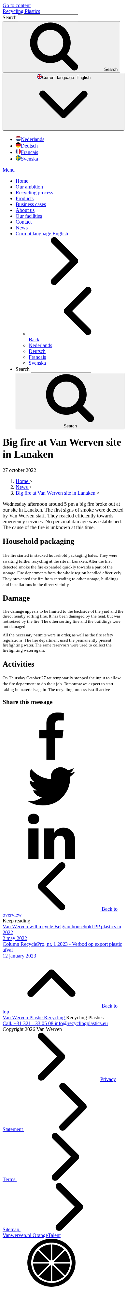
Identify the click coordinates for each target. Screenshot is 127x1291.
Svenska (29, 159)
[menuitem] (70, 181)
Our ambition (29, 186)
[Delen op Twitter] (51, 809)
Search (10, 17)
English (66, 77)
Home (22, 181)
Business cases (31, 204)
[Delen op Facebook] (51, 759)
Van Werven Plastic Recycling (34, 1017)
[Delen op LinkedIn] (51, 859)
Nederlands (32, 139)
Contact (24, 222)
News (22, 227)
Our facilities (29, 216)
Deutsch (29, 146)
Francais (29, 152)
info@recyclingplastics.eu (81, 1023)
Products (25, 198)
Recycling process (34, 192)
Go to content (17, 5)
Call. (28, 1023)
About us (25, 210)
